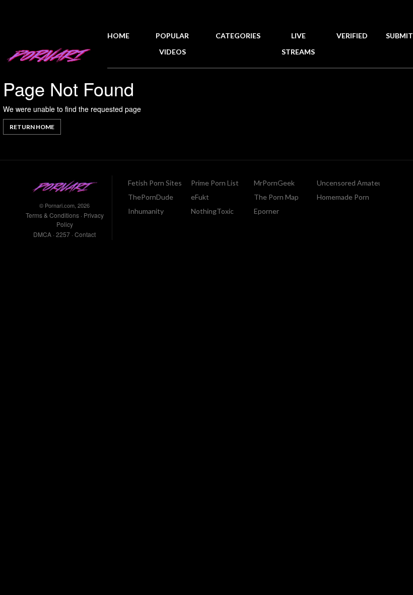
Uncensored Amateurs (352, 182)
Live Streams (298, 43)
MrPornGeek (274, 182)
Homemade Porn (343, 197)
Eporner (266, 211)
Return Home (32, 127)
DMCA (42, 234)
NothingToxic (212, 211)
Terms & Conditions (52, 215)
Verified (352, 35)
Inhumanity (146, 211)
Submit (399, 35)
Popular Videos (172, 43)
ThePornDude (150, 197)
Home (118, 35)
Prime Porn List (215, 182)
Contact (85, 234)
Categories (238, 35)
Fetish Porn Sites (155, 182)
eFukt (200, 197)
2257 (63, 234)
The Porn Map (276, 197)
